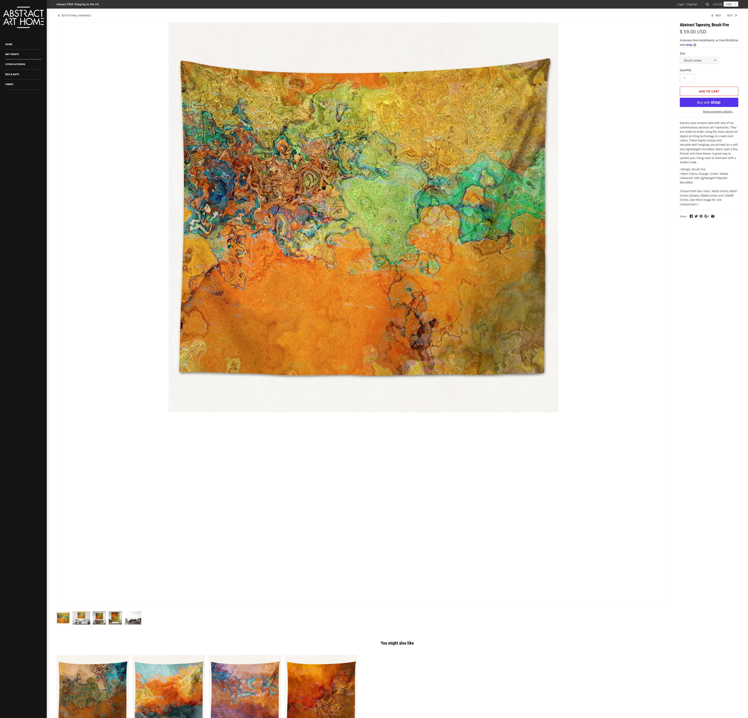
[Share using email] (713, 216)
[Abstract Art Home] (23, 18)
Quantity (685, 70)
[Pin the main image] (701, 216)
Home (8, 44)
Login (680, 4)
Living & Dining (15, 64)
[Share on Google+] (706, 216)
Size (682, 53)
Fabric (9, 84)
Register (692, 4)
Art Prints (12, 54)
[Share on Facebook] (691, 216)
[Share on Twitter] (696, 216)
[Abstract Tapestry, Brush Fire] (363, 217)
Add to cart (709, 91)
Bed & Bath (12, 74)
